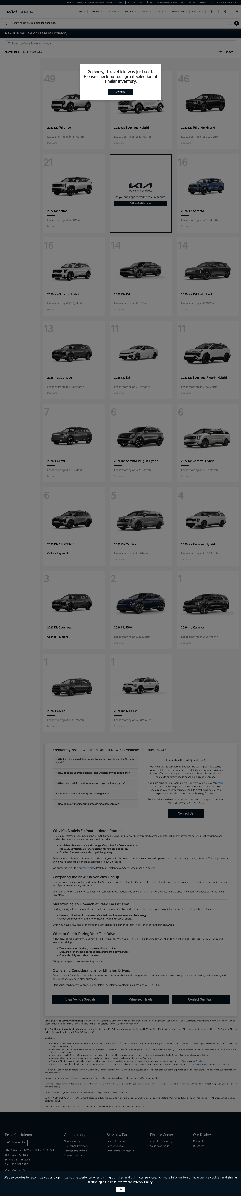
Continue (120, 91)
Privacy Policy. (143, 1182)
